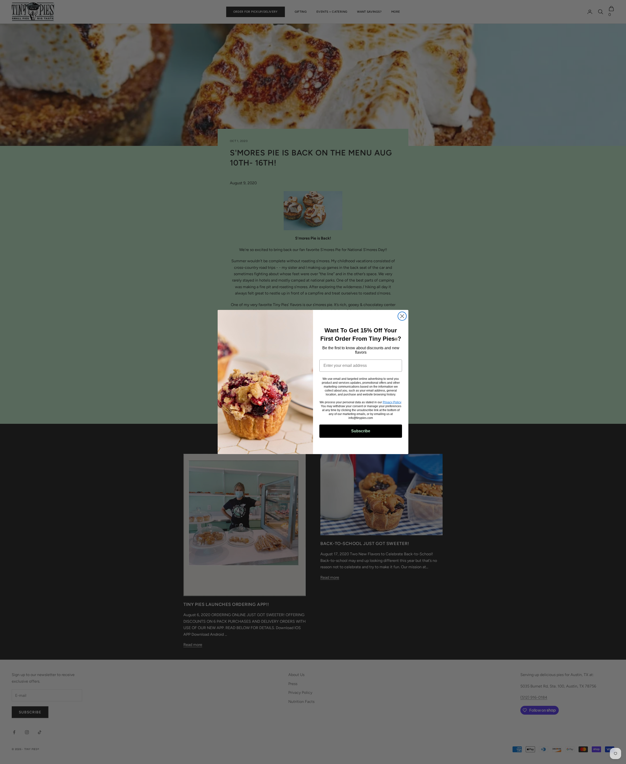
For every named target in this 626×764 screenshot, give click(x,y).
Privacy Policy (392, 402)
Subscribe (360, 431)
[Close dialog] (402, 316)
